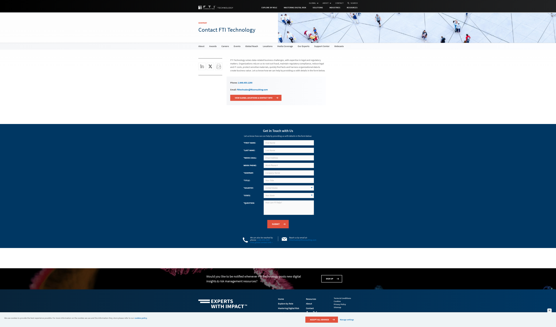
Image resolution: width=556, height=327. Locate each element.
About (326, 3)
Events (237, 46)
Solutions (318, 7)
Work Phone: (250, 165)
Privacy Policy (340, 304)
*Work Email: (250, 158)
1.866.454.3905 (263, 240)
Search (354, 3)
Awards (213, 46)
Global (312, 3)
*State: (247, 195)
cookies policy (141, 318)
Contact (339, 3)
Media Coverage (285, 46)
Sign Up (329, 278)
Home (281, 298)
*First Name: (250, 143)
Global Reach (251, 46)
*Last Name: (249, 150)
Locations (267, 46)
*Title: (247, 180)
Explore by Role (269, 7)
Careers (225, 46)
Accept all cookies (319, 319)
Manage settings (347, 319)
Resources (352, 7)
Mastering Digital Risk (295, 7)
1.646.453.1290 (245, 82)
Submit (276, 224)
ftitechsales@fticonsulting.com (252, 89)
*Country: (248, 188)
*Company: (248, 173)
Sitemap (337, 307)
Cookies (337, 301)
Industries (334, 7)
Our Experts (303, 46)
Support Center (322, 46)
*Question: (249, 203)
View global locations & (253, 98)
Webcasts (339, 46)
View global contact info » (261, 242)
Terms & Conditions (342, 298)
